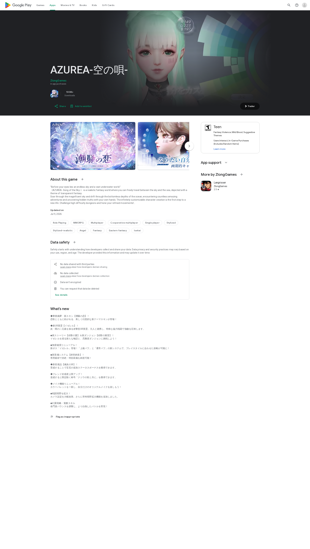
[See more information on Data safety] (74, 242)
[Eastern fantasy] (117, 230)
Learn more (65, 267)
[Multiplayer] (97, 222)
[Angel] (83, 230)
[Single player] (152, 222)
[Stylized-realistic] (62, 230)
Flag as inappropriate (65, 416)
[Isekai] (137, 230)
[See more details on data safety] (61, 295)
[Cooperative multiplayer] (124, 222)
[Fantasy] (97, 230)
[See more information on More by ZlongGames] (241, 174)
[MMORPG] (78, 222)
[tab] (40, 5)
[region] (95, 93)
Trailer (249, 106)
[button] (92, 146)
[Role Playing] (59, 222)
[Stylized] (171, 222)
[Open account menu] (304, 5)
